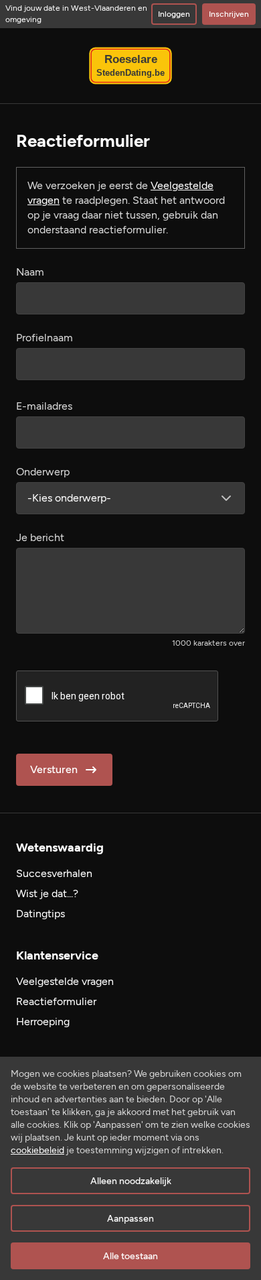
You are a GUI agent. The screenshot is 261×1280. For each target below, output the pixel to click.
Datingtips (40, 913)
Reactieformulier (56, 1001)
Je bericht (40, 537)
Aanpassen (130, 1218)
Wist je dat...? (47, 893)
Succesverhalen (54, 873)
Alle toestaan (130, 1256)
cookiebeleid (37, 1150)
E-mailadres (44, 406)
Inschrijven (229, 14)
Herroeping (43, 1021)
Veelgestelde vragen (65, 981)
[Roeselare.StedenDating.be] (130, 65)
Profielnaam (44, 337)
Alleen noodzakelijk (130, 1181)
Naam (30, 272)
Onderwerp (43, 471)
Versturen (54, 769)
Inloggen (174, 14)
